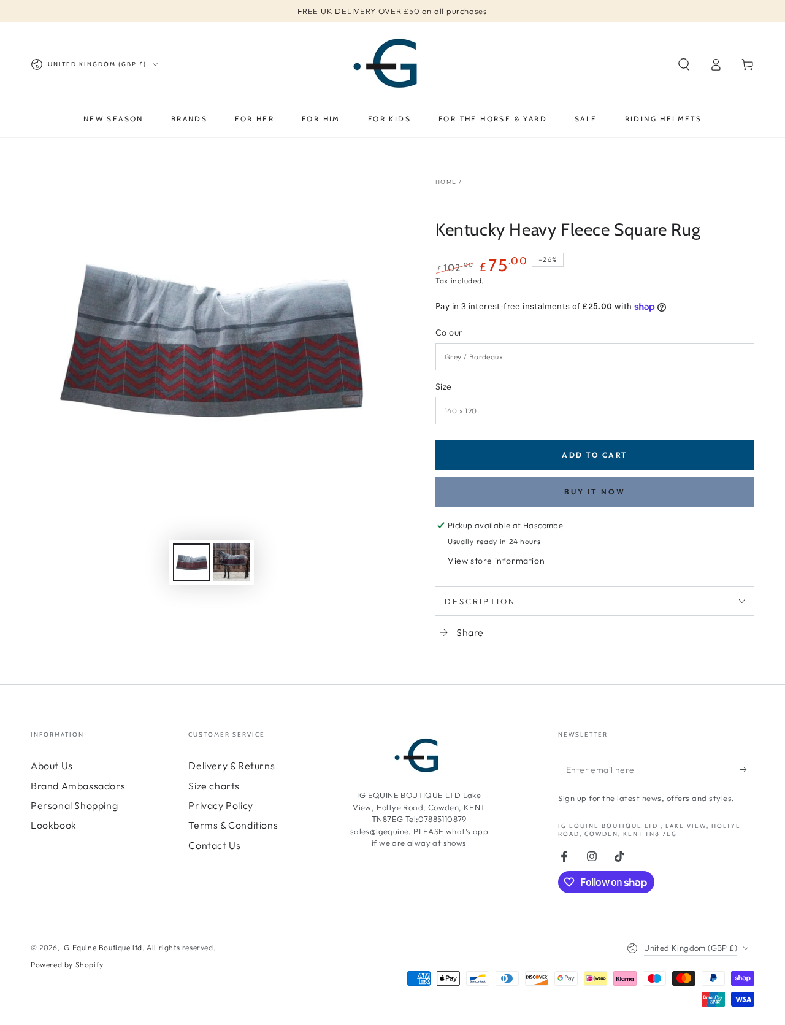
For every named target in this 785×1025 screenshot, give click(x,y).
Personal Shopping (74, 805)
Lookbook (54, 825)
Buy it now (595, 491)
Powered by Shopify (67, 964)
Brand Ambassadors (78, 786)
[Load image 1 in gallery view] (191, 562)
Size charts (214, 786)
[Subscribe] (747, 769)
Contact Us (214, 845)
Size (443, 386)
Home (445, 182)
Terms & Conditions (233, 825)
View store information (496, 560)
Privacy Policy (220, 805)
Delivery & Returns (231, 765)
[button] (684, 64)
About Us (52, 765)
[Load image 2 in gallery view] (231, 562)
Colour (448, 332)
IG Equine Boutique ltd (102, 947)
